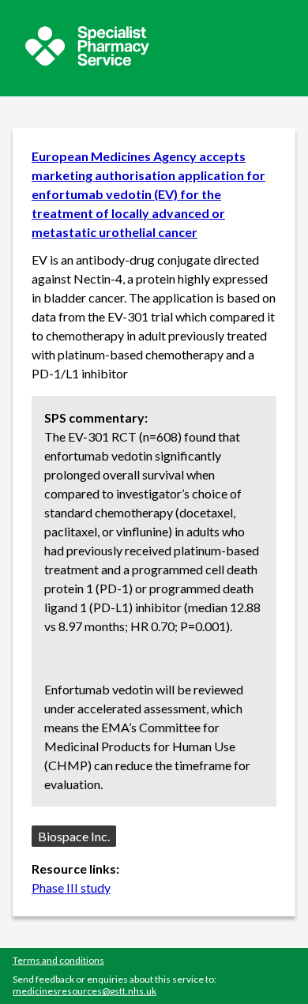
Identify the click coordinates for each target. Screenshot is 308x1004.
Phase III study (71, 887)
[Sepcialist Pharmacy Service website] (87, 61)
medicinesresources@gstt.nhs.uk (84, 991)
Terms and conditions (58, 960)
